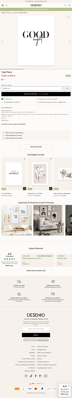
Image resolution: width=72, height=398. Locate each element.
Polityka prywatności (43, 362)
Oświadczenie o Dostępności (26, 362)
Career (33, 356)
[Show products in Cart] (69, 5)
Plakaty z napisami (12, 12)
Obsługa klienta (41, 349)
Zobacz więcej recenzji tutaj (36, 270)
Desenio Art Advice (42, 346)
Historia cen (5, 120)
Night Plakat (24, 12)
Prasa (33, 349)
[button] (67, 88)
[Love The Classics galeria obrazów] (48, 220)
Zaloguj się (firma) (29, 371)
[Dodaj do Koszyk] (24, 188)
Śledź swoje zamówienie (44, 352)
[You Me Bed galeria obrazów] (16, 220)
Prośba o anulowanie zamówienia (47, 365)
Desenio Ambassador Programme (25, 365)
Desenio (41, 393)
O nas (33, 346)
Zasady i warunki (42, 356)
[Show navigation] (3, 5)
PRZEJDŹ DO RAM (36, 147)
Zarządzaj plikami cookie (44, 368)
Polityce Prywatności (43, 340)
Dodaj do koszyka (36, 94)
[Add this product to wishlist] (68, 17)
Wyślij (36, 335)
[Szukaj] (6, 5)
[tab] (12, 68)
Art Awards (32, 368)
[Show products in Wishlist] (65, 5)
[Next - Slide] (69, 41)
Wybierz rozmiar (6, 85)
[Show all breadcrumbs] (3, 13)
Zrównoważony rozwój (28, 358)
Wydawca (32, 352)
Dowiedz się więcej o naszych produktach (13, 124)
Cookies (39, 358)
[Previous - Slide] (2, 41)
